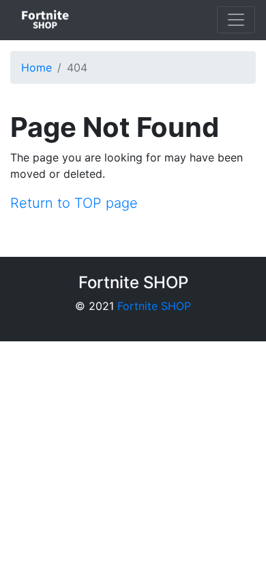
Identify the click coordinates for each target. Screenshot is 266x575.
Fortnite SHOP (154, 306)
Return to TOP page (74, 203)
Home (36, 67)
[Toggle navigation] (236, 19)
